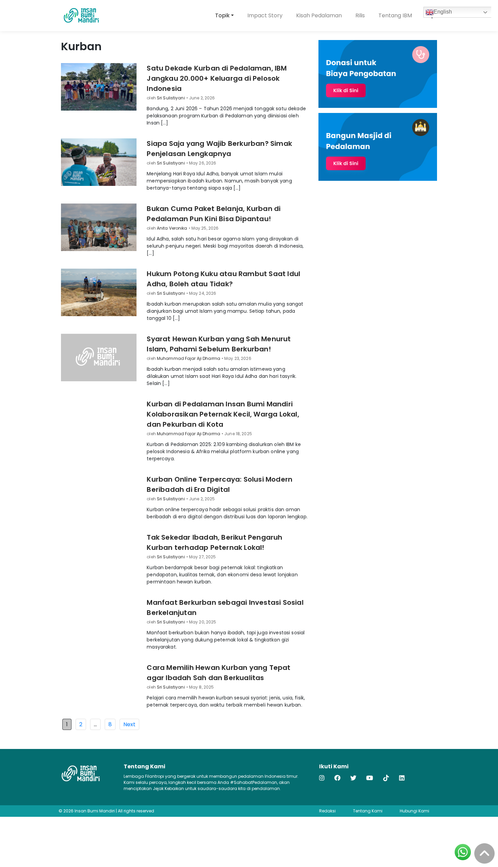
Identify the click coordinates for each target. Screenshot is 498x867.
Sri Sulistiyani (171, 98)
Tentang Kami (367, 811)
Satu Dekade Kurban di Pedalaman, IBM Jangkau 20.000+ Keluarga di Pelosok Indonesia (217, 78)
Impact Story (265, 15)
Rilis (360, 15)
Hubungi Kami (414, 811)
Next (129, 724)
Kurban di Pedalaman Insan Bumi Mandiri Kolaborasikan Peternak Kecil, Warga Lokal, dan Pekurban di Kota (223, 414)
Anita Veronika (172, 228)
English (443, 12)
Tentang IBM (395, 15)
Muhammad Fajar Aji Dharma (188, 358)
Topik (222, 15)
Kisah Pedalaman (319, 15)
